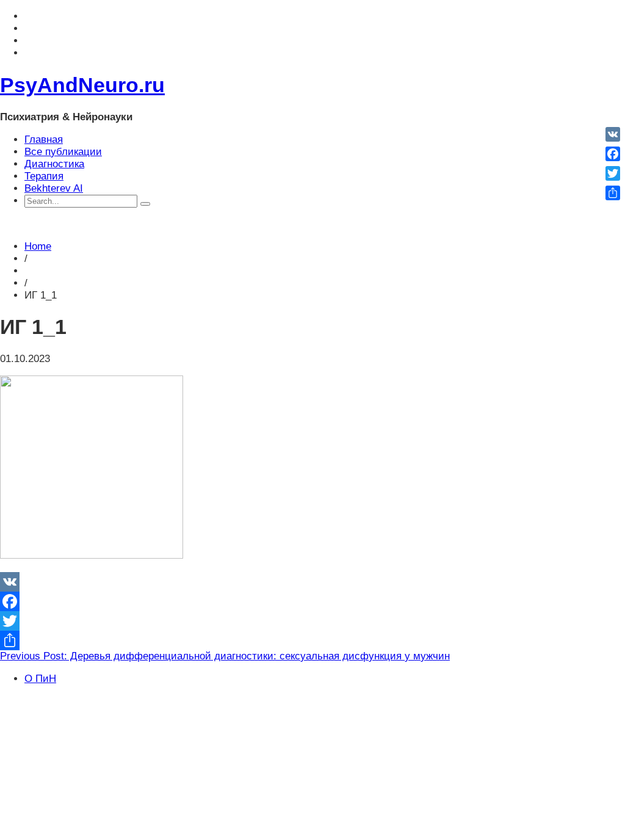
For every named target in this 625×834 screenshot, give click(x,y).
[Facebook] (312, 601)
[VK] (312, 582)
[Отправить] (312, 640)
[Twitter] (312, 621)
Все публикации (63, 152)
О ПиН (40, 678)
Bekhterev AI (53, 188)
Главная (43, 139)
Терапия (43, 176)
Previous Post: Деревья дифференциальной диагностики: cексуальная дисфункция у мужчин (225, 656)
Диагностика (54, 164)
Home (37, 246)
